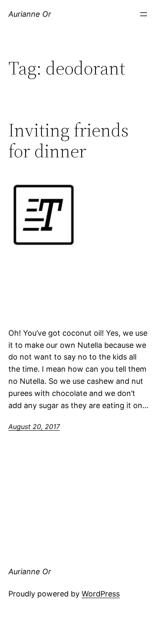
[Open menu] (144, 14)
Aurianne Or (29, 14)
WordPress (101, 593)
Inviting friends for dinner (68, 141)
